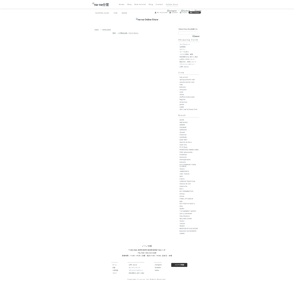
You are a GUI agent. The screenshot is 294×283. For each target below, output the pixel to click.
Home (121, 4)
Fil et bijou (183, 147)
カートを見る (184, 52)
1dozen (182, 223)
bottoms (183, 87)
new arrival (184, 77)
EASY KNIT (184, 140)
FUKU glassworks (186, 152)
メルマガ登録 (179, 265)
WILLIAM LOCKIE (186, 218)
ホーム (114, 265)
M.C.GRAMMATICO (187, 191)
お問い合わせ (184, 67)
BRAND (124, 13)
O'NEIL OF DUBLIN (186, 199)
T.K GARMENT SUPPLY (188, 211)
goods (182, 104)
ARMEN (182, 125)
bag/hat (182, 99)
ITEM (115, 13)
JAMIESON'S (184, 171)
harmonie (183, 157)
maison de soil (185, 184)
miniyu (182, 194)
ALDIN (182, 120)
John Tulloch (184, 174)
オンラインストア (134, 267)
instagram (158, 265)
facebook (158, 267)
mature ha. (184, 186)
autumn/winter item (187, 82)
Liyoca (182, 179)
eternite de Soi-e (186, 142)
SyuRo (182, 208)
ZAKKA (182, 233)
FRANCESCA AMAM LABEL (189, 150)
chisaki (182, 132)
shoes (182, 94)
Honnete (183, 162)
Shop (129, 4)
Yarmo (182, 221)
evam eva (183, 145)
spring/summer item (187, 79)
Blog (151, 4)
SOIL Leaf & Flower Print (189, 109)
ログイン (183, 49)
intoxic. (182, 169)
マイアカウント (185, 44)
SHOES (182, 226)
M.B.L (182, 189)
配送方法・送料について (188, 62)
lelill (181, 176)
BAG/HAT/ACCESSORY (188, 231)
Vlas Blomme (185, 216)
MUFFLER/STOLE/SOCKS (189, 228)
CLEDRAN (183, 137)
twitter (157, 270)
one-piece (183, 89)
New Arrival (140, 4)
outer (182, 92)
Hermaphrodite (185, 159)
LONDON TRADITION (187, 181)
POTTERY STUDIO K (187, 204)
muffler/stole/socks (187, 97)
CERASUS (183, 130)
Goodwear (183, 154)
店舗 (113, 267)
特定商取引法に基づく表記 (189, 57)
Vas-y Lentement (186, 213)
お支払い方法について (187, 59)
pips (181, 201)
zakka (182, 107)
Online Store (172, 4)
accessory (183, 102)
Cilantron (183, 135)
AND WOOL (184, 122)
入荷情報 (115, 270)
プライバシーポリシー (187, 64)
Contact (159, 4)
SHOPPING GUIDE (102, 13)
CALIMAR (183, 127)
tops (181, 84)
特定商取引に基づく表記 (136, 273)
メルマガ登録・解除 (186, 54)
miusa (182, 196)
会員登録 (183, 47)
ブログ (114, 273)
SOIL (181, 206)
